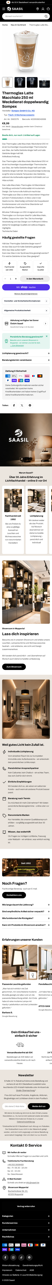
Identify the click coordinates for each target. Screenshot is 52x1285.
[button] (19, 984)
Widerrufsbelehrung (10, 1265)
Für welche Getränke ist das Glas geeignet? (21, 256)
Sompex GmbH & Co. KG (23, 111)
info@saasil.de (32, 1183)
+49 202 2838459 (15, 1165)
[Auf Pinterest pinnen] (30, 405)
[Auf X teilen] (22, 405)
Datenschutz (20, 1270)
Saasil (12, 1280)
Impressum (7, 1270)
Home (5, 25)
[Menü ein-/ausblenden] (3, 8)
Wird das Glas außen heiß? (14, 250)
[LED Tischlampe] (32, 975)
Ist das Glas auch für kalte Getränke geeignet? (22, 247)
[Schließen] (46, 336)
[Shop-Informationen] (45, 323)
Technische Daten (10, 231)
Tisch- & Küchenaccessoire (21, 115)
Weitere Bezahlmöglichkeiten (26, 294)
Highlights (6, 228)
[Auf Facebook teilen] (14, 405)
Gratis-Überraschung (25, 1090)
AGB (32, 1270)
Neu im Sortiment (18, 25)
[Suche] (46, 16)
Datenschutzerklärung (26, 1122)
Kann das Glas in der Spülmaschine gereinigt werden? (25, 253)
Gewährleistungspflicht (33, 1265)
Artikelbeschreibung (11, 156)
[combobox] (26, 16)
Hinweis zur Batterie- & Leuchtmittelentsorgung (22, 1275)
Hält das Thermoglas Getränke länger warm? (21, 243)
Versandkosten (17, 127)
